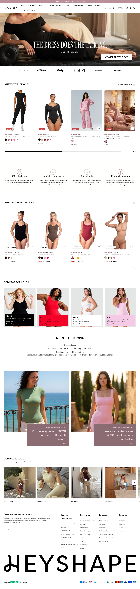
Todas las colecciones (87, 521)
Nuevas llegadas (94, 6)
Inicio (23, 6)
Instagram (122, 521)
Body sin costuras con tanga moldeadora (118, 255)
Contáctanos (103, 541)
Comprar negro (10, 324)
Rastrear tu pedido (66, 537)
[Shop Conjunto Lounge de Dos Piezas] (20, 484)
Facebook (122, 524)
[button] (11, 39)
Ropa (67, 6)
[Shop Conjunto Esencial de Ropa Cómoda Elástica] (58, 484)
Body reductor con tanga (47, 255)
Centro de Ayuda (27, 10)
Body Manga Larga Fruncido (47, 137)
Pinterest (121, 531)
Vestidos (42, 6)
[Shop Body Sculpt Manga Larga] (86, 480)
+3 (83, 258)
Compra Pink (110, 324)
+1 (116, 258)
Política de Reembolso (106, 531)
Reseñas (63, 527)
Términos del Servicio (106, 534)
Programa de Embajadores (69, 524)
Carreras (102, 524)
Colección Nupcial (85, 531)
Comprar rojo (44, 324)
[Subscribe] (49, 529)
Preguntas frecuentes (67, 534)
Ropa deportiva (55, 6)
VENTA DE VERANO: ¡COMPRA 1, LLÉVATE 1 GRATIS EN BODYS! (70, 1)
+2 (17, 139)
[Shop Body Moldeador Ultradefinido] (125, 484)
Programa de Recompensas (69, 544)
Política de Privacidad (106, 538)
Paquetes (83, 541)
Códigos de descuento (68, 541)
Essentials (83, 548)
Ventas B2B (102, 527)
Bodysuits (31, 6)
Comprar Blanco (77, 324)
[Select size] (32, 128)
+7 (17, 258)
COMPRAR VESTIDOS (116, 57)
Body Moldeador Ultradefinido (15, 255)
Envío (62, 548)
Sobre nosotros (104, 521)
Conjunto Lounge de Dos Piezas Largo (17, 137)
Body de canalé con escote (80, 255)
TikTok (121, 527)
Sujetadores (78, 6)
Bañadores (83, 545)
